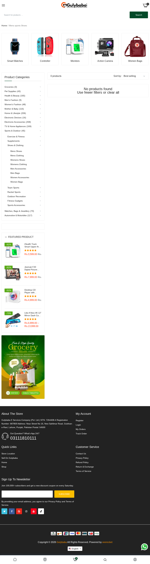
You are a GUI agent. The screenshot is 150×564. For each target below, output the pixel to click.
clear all (113, 92)
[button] (23, 239)
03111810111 (23, 438)
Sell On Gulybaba (9, 458)
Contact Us (81, 453)
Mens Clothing (17, 155)
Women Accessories (19, 177)
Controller (45, 61)
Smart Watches (15, 61)
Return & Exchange (85, 467)
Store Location (8, 453)
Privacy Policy (82, 458)
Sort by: (117, 76)
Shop (3, 467)
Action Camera (105, 61)
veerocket (107, 542)
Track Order (81, 433)
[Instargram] (26, 511)
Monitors (75, 61)
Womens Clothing (18, 164)
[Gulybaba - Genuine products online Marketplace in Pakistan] (74, 5)
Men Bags (15, 173)
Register (79, 420)
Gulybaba (62, 542)
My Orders (81, 429)
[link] (15, 46)
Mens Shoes (16, 151)
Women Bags (135, 61)
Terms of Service (83, 471)
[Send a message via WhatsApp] (144, 547)
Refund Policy (82, 462)
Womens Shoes (17, 160)
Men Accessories (18, 169)
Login (78, 425)
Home (4, 25)
